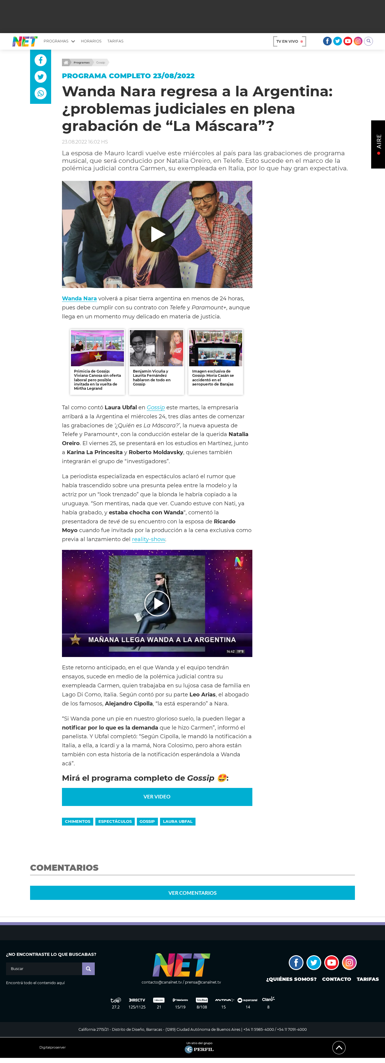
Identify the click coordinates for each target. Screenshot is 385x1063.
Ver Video (157, 796)
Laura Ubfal (177, 821)
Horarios (91, 41)
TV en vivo (287, 41)
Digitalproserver (52, 1047)
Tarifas (115, 41)
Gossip (100, 62)
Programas (82, 62)
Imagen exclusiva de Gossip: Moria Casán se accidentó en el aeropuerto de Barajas (213, 377)
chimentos (77, 821)
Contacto (336, 979)
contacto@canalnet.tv (162, 982)
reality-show (148, 539)
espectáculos (115, 821)
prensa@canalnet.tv (203, 982)
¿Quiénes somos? (291, 979)
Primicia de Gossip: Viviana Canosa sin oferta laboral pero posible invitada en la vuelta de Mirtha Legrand (97, 380)
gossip (147, 821)
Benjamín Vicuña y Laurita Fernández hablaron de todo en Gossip (152, 377)
